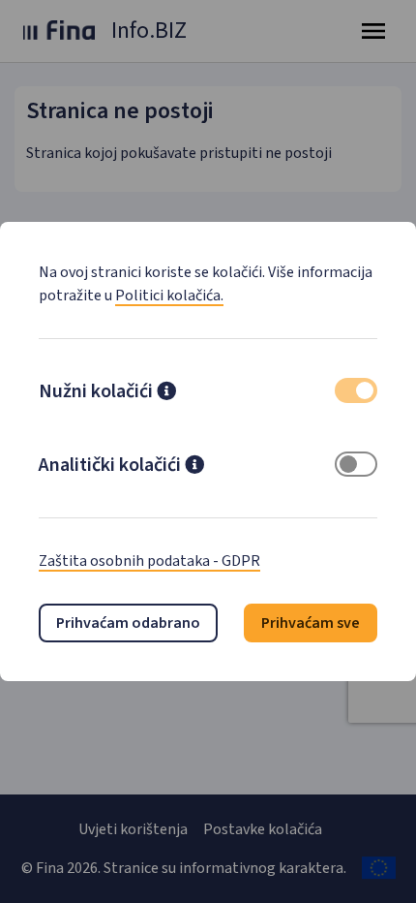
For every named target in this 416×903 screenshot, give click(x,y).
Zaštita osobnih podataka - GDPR (149, 561)
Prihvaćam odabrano (128, 623)
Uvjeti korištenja (133, 829)
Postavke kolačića (262, 829)
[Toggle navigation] (373, 31)
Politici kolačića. (169, 295)
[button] (166, 393)
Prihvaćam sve (310, 623)
